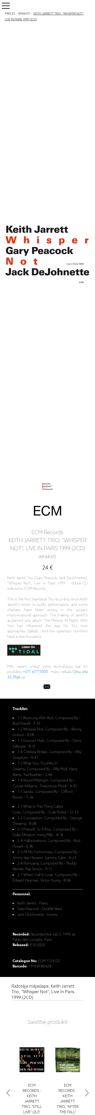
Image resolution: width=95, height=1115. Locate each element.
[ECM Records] (47, 511)
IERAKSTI (24, 14)
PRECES (10, 14)
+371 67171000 (35, 672)
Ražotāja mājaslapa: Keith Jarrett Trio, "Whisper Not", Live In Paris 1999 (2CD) (42, 992)
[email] (47, 687)
